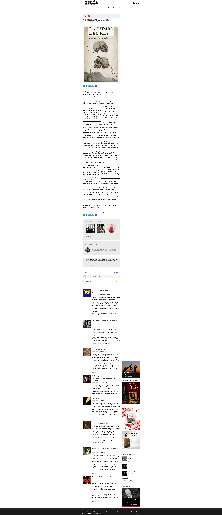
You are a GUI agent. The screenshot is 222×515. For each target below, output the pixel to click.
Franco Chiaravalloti (103, 423)
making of (102, 21)
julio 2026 (126, 483)
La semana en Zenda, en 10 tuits (101, 349)
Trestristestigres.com (97, 511)
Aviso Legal (104, 511)
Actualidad (108, 7)
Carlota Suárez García (93, 21)
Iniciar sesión (117, 272)
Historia (96, 7)
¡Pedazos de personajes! (99, 235)
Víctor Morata (102, 400)
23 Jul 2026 (130, 474)
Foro (131, 7)
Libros (102, 7)
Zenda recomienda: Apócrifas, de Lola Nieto (104, 477)
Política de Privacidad (109, 511)
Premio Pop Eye (136, 511)
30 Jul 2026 (130, 467)
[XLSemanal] (135, 3)
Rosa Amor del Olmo (103, 325)
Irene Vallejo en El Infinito (111, 235)
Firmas (85, 7)
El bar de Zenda (131, 460)
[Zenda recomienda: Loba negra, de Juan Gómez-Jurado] (90, 228)
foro (88, 260)
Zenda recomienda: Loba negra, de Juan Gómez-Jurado (90, 235)
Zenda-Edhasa (126, 7)
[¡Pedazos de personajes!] (101, 228)
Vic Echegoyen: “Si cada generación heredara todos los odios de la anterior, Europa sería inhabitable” (104, 378)
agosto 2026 (126, 480)
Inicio (84, 10)
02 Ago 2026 (130, 461)
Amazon (97, 207)
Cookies (115, 511)
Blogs (114, 7)
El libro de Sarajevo (132, 471)
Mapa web (122, 511)
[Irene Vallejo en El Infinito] (111, 228)
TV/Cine (119, 7)
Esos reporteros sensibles (133, 464)
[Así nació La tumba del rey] (101, 54)
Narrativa (91, 10)
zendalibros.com (102, 351)
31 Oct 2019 (85, 21)
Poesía (91, 7)
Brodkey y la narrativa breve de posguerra (104, 421)
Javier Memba (102, 452)
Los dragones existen (98, 398)
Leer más (94, 317)
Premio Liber (131, 511)
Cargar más (101, 505)
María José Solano (103, 382)
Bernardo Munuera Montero (104, 294)
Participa (118, 511)
